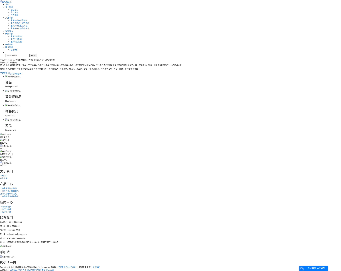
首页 (7, 4)
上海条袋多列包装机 (19, 20)
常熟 (39, 269)
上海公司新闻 (16, 36)
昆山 (29, 269)
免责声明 (96, 267)
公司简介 (3, 175)
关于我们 (9, 7)
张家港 (34, 269)
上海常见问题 (16, 41)
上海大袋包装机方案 (19, 25)
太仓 (43, 269)
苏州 (24, 269)
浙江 (48, 269)
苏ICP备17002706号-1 (67, 267)
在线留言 (9, 44)
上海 (12, 269)
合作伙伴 (14, 15)
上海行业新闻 (16, 39)
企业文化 (14, 12)
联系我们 (9, 47)
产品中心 (9, 17)
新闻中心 (9, 33)
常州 (20, 269)
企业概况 (14, 9)
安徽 (52, 269)
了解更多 (4, 73)
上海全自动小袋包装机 (20, 23)
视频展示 (9, 31)
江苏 (16, 269)
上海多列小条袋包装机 (20, 28)
